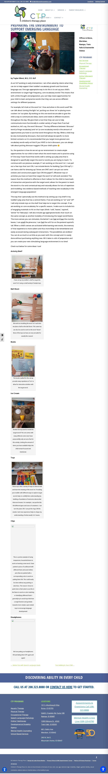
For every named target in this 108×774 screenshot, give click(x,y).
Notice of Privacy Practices (82, 760)
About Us (49, 10)
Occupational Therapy (84, 67)
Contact (57, 18)
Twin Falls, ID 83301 (49, 724)
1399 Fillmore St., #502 (50, 721)
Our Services (83, 60)
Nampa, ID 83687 (48, 716)
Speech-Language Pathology (85, 72)
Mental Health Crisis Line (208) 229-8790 (84, 719)
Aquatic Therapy (17, 708)
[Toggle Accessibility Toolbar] (103, 769)
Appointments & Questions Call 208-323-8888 (84, 707)
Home (40, 10)
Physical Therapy (85, 63)
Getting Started (100, 1)
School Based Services (19, 734)
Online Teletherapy (18, 721)
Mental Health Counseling (84, 87)
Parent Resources (76, 10)
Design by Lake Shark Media (36, 760)
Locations (90, 1)
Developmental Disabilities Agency (86, 82)
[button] (4, 769)
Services (61, 10)
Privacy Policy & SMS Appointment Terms (59, 760)
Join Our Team (43, 18)
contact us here (61, 687)
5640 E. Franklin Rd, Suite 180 (52, 713)
